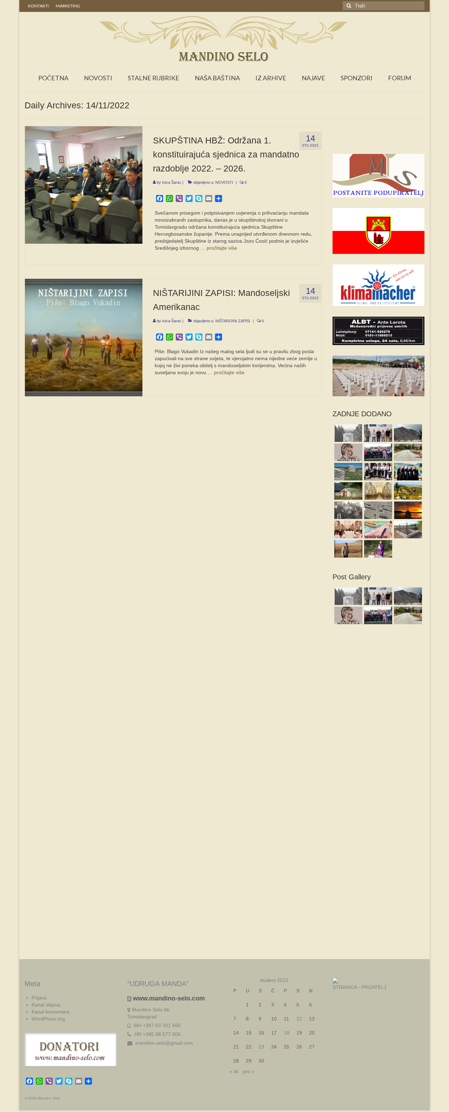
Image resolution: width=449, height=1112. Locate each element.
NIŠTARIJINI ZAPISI (232, 321)
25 (286, 1047)
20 (312, 1033)
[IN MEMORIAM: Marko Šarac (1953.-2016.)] (347, 549)
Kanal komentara (50, 1012)
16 (261, 1033)
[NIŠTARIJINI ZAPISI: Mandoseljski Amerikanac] (83, 337)
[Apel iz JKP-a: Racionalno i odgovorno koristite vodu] (407, 529)
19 (299, 1033)
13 (312, 1019)
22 (249, 1047)
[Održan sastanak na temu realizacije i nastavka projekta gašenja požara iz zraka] (377, 433)
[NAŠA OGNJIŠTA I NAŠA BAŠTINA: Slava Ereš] (347, 433)
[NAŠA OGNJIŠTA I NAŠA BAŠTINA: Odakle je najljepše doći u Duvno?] (407, 491)
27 (312, 1047)
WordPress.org (48, 1019)
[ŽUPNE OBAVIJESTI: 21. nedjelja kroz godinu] (377, 491)
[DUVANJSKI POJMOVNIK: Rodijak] (347, 452)
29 (249, 1061)
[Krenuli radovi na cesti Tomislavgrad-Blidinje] (407, 452)
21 (236, 1047)
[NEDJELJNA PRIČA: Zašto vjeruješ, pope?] (407, 510)
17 (274, 1033)
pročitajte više (222, 248)
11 (286, 1019)
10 (274, 1019)
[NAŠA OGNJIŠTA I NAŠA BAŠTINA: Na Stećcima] (347, 471)
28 (236, 1061)
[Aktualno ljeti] (377, 452)
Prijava (39, 997)
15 (249, 1033)
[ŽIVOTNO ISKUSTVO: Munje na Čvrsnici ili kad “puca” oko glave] (407, 433)
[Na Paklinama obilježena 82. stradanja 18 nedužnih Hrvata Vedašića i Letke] (377, 549)
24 (274, 1047)
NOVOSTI (224, 182)
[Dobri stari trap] (347, 491)
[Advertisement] (379, 139)
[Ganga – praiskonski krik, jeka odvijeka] (377, 471)
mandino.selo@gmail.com (163, 1043)
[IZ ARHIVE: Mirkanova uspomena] (347, 510)
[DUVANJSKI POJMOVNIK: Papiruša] (377, 529)
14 (236, 1033)
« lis (234, 1071)
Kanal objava (46, 1004)
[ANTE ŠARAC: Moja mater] (377, 510)
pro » (248, 1071)
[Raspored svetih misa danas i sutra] (347, 529)
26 (299, 1047)
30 (261, 1061)
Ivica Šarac (171, 182)
